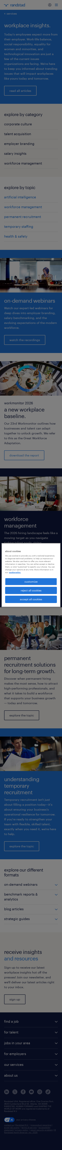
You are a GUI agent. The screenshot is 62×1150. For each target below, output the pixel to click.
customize (31, 581)
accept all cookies (31, 599)
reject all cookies (31, 590)
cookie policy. (15, 572)
